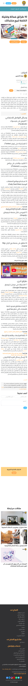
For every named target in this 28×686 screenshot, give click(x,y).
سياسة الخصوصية (16, 680)
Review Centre (5, 338)
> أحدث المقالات (21, 612)
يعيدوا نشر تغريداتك (20, 151)
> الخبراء (23, 631)
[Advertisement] (14, 57)
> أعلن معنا (22, 648)
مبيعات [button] (23, 41)
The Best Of (17, 340)
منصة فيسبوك (16, 126)
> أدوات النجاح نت (21, 635)
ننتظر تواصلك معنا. (6, 669)
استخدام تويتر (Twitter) (18, 158)
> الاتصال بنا (22, 661)
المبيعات (18, 82)
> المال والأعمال (21, 617)
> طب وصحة (22, 623)
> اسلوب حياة (22, 619)
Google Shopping (9, 292)
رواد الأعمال (19, 252)
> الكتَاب (23, 633)
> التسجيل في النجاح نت (19, 655)
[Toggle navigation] (4, 3)
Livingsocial (7, 188)
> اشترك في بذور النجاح (19, 653)
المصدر (25, 379)
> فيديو (23, 627)
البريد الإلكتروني (19, 360)
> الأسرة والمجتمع (20, 625)
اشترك (14, 472)
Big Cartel (13, 249)
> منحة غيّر (22, 642)
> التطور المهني (21, 621)
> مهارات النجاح (21, 615)
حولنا (21, 680)
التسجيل (8, 3)
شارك (11, 90)
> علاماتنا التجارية (21, 659)
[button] (14, 113)
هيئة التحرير (19, 76)
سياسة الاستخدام (9, 680)
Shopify (15, 218)
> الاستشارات (22, 629)
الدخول (14, 3)
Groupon (21, 188)
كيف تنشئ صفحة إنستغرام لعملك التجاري (11, 206)
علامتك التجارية (19, 229)
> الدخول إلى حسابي (20, 657)
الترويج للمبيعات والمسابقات (19, 136)
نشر (25, 407)
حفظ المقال (23, 83)
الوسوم (19, 148)
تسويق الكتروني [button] (15, 41)
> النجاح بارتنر (21, 650)
